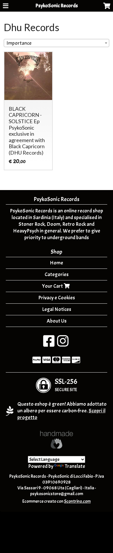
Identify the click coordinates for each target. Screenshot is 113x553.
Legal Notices (56, 309)
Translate (75, 466)
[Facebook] (48, 344)
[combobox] (56, 43)
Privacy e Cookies (56, 297)
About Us (57, 321)
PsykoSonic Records (56, 5)
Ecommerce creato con (56, 501)
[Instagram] (62, 344)
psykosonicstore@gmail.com (56, 494)
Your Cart (53, 286)
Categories (57, 274)
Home (56, 263)
